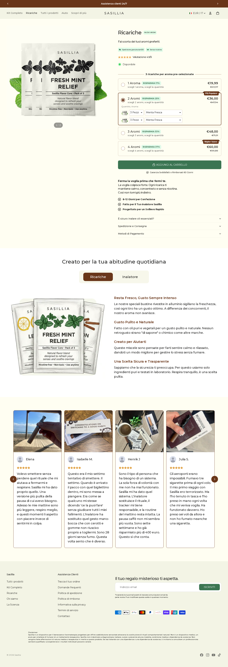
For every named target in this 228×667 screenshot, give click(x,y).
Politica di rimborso (69, 598)
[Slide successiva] (217, 3)
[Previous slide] (13, 479)
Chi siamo (12, 598)
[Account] (210, 13)
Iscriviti (209, 587)
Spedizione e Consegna (132, 226)
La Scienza (13, 604)
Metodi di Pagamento (131, 233)
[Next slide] (214, 479)
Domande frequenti (69, 587)
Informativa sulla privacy (72, 604)
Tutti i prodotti (15, 581)
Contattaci (64, 616)
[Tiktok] (219, 655)
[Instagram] (208, 655)
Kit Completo (14, 587)
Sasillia (18, 655)
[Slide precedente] (8, 3)
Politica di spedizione (70, 593)
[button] (169, 84)
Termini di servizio (68, 610)
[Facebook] (202, 655)
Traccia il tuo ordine (69, 581)
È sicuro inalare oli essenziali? (136, 218)
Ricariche (12, 593)
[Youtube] (213, 655)
